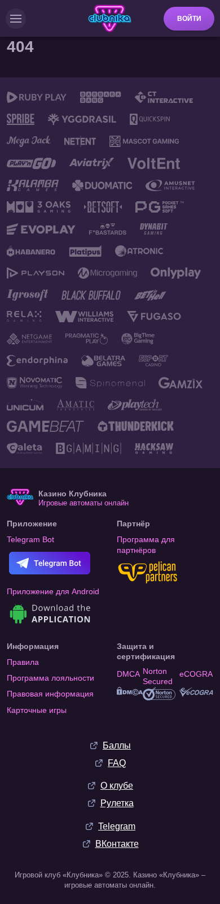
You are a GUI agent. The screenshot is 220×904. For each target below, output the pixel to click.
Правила (23, 662)
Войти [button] (189, 19)
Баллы (117, 745)
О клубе (116, 785)
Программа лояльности (50, 677)
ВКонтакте (117, 844)
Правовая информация (50, 693)
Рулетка (117, 803)
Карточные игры (37, 710)
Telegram (116, 826)
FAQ (117, 763)
